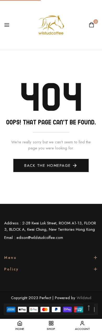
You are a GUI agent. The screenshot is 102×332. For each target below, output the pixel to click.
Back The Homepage (47, 165)
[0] (91, 25)
